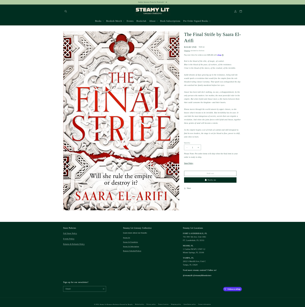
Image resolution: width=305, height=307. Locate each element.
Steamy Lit (126, 237)
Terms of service (163, 304)
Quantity (187, 143)
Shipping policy (176, 304)
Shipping (187, 50)
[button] (65, 11)
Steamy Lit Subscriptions (131, 246)
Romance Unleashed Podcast (132, 251)
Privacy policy (151, 304)
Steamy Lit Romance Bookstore (109, 304)
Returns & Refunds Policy (74, 244)
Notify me (212, 180)
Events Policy (68, 239)
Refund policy (139, 304)
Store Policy (188, 163)
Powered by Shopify (126, 304)
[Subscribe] (103, 289)
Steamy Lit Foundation (130, 242)
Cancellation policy (190, 304)
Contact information (204, 304)
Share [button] (189, 188)
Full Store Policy (70, 233)
